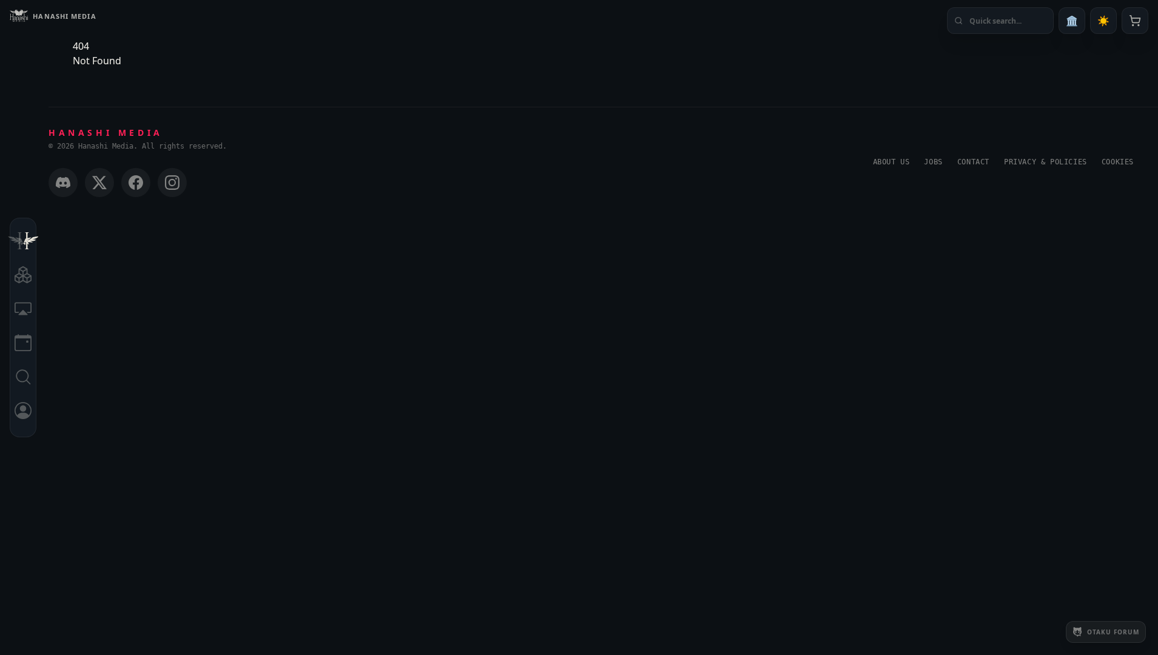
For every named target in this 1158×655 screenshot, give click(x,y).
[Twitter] (99, 182)
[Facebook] (135, 182)
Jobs (933, 162)
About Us (891, 162)
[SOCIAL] (23, 310)
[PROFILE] (23, 412)
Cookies (1118, 162)
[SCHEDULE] (23, 344)
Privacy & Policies (1045, 162)
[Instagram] (172, 182)
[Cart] (1135, 20)
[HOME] (23, 242)
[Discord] (63, 182)
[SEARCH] (23, 378)
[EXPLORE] (23, 276)
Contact (973, 162)
